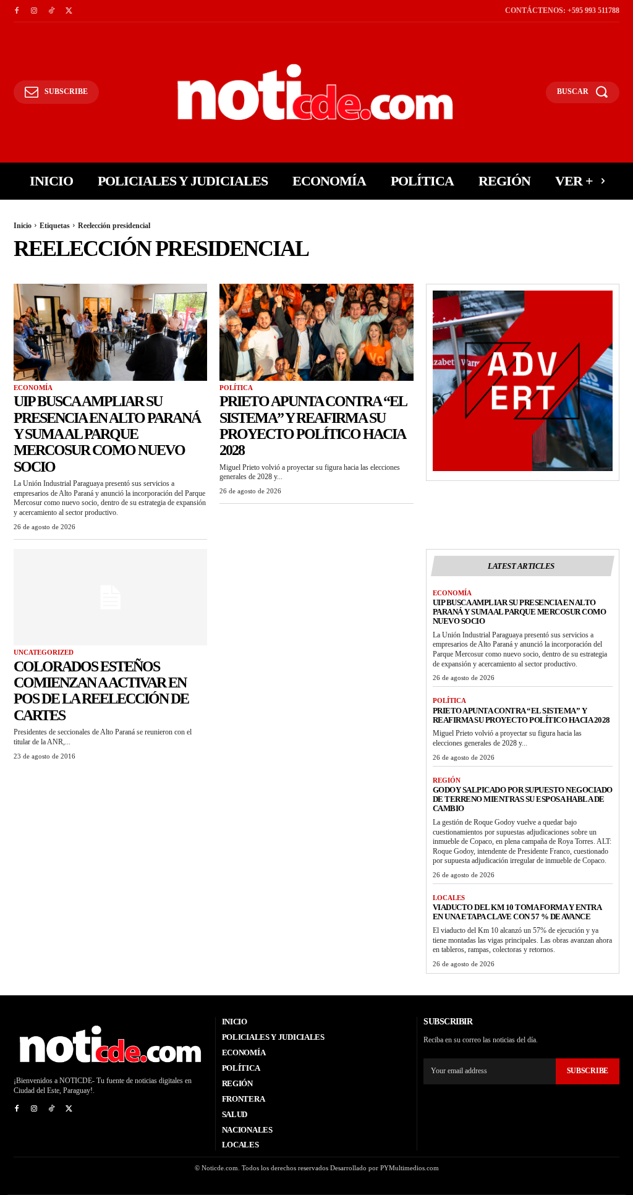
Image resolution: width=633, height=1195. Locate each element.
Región (447, 780)
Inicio (23, 225)
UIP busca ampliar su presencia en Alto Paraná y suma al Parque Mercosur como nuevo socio (107, 434)
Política (236, 387)
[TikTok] (51, 11)
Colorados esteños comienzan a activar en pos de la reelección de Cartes (101, 690)
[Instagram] (34, 11)
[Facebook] (16, 11)
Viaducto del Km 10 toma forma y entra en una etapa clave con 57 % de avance (517, 912)
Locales (449, 897)
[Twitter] (68, 11)
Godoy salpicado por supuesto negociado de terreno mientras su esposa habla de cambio (523, 799)
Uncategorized (44, 652)
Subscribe (587, 1070)
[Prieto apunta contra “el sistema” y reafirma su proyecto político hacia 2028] (316, 332)
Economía (33, 387)
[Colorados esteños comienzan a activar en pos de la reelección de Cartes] (110, 597)
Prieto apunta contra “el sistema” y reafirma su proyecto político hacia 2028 (313, 425)
